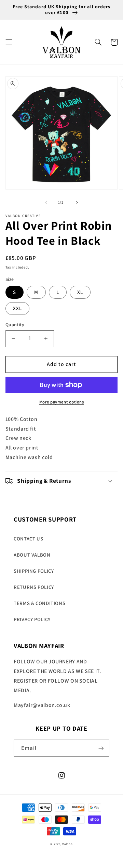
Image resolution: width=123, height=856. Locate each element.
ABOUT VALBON (32, 554)
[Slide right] (76, 202)
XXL (17, 308)
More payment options (61, 402)
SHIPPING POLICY (34, 571)
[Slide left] (46, 202)
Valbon (67, 844)
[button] (9, 42)
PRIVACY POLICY (32, 619)
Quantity (14, 324)
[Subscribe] (101, 748)
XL (80, 292)
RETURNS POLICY (34, 587)
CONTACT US (28, 538)
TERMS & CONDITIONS (39, 603)
